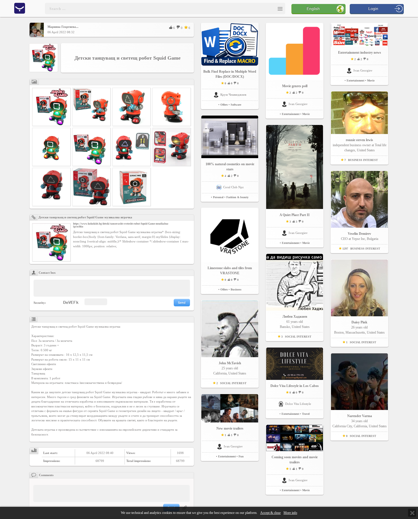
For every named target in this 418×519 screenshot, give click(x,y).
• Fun (240, 456)
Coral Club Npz (233, 187)
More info (290, 513)
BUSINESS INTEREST (363, 160)
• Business (235, 289)
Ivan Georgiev (233, 446)
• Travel (305, 413)
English (313, 8)
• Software (235, 104)
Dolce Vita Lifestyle (298, 403)
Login (373, 8)
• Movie (305, 114)
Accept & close (270, 513)
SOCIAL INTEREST (233, 383)
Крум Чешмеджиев (233, 94)
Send (182, 302)
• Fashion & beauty (236, 197)
